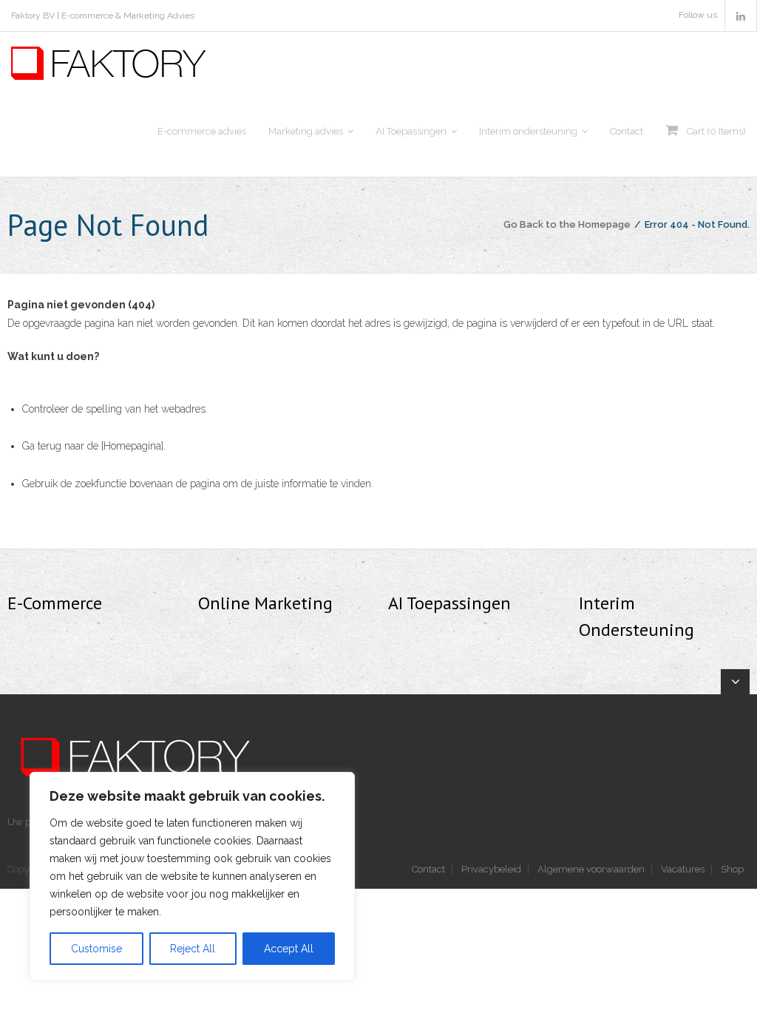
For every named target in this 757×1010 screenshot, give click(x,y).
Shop (732, 869)
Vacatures (683, 869)
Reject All (192, 949)
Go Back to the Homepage (567, 224)
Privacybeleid (491, 869)
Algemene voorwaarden (591, 869)
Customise (96, 949)
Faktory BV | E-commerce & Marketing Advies (102, 15)
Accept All (288, 949)
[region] (192, 876)
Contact (428, 869)
